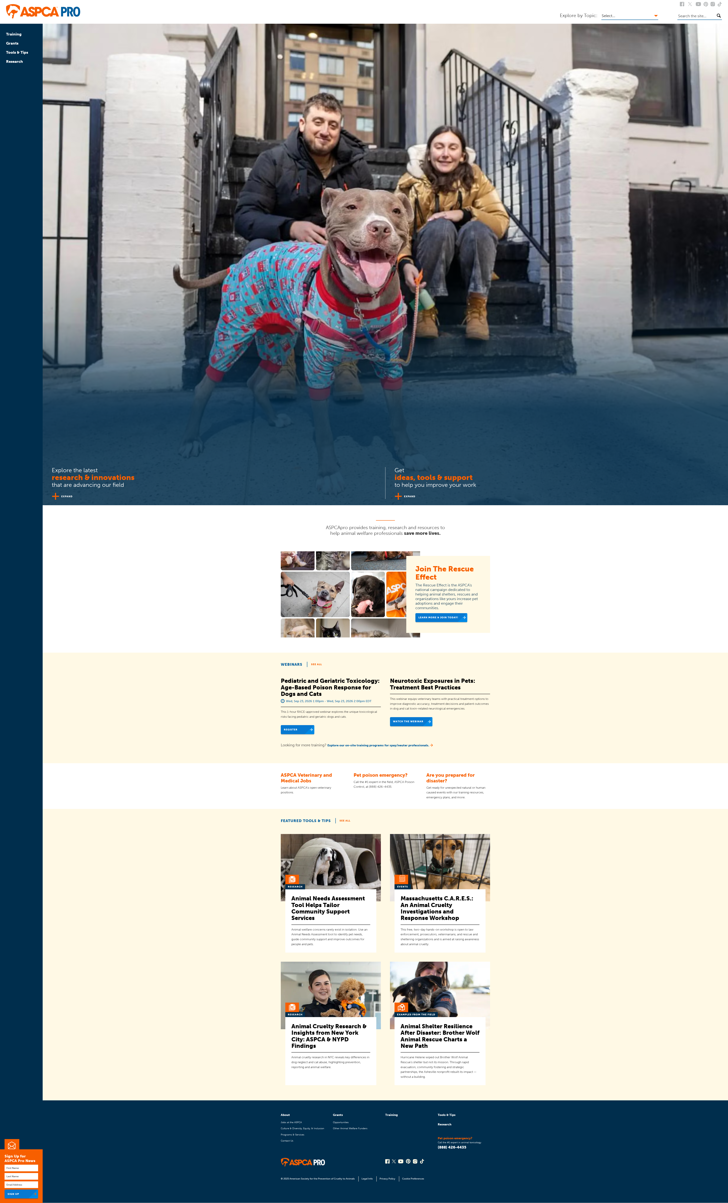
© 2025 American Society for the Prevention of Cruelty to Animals (318, 1178)
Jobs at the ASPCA (291, 1122)
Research (14, 61)
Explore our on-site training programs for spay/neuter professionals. (378, 745)
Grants (12, 43)
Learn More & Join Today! (438, 617)
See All (316, 664)
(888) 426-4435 (452, 1147)
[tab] (214, 481)
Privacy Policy (387, 1178)
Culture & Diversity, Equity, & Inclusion (302, 1128)
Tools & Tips (17, 52)
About (285, 1115)
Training (14, 34)
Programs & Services (292, 1134)
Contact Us (287, 1140)
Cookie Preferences (413, 1178)
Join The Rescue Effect (444, 572)
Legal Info (367, 1178)
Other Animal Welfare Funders (350, 1128)
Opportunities (341, 1122)
